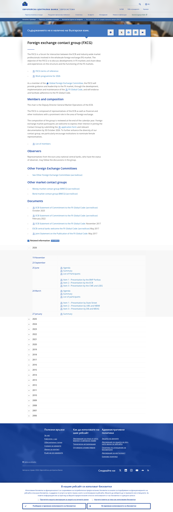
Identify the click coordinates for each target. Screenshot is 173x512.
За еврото (91, 15)
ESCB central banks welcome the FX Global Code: (55, 229)
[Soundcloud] (142, 470)
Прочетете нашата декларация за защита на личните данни (64, 500)
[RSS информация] (148, 470)
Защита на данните (110, 439)
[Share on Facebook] (129, 32)
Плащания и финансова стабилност (59, 15)
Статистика (78, 15)
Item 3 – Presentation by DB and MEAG (81, 309)
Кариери (146, 9)
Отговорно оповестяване (84, 448)
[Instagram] (131, 470)
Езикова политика (110, 457)
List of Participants (71, 274)
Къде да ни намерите (53, 453)
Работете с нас (50, 439)
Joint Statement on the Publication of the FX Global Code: (62, 234)
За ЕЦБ (122, 9)
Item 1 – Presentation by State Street (80, 303)
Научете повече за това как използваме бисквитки (115, 500)
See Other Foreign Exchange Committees (51, 175)
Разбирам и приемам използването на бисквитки (54, 506)
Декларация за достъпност (113, 453)
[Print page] (111, 32)
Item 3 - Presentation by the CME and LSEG (83, 286)
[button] (144, 4)
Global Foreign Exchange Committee (66, 83)
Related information (40, 241)
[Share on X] (122, 32)
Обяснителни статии (53, 442)
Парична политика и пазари (34, 15)
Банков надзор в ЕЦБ (138, 15)
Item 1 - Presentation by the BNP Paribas (82, 280)
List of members (43, 144)
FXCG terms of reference (47, 71)
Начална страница (29, 19)
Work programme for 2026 (48, 76)
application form (69, 127)
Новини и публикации (120, 15)
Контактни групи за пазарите (72, 19)
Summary (67, 271)
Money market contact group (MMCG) (49, 189)
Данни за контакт (51, 449)
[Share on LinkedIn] (136, 32)
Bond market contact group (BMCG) (49, 194)
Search (140, 4)
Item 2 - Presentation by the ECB (78, 283)
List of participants (71, 297)
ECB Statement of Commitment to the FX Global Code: (61, 208)
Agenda (66, 268)
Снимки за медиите (52, 446)
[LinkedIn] (125, 470)
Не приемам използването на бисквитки (118, 506)
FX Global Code (75, 90)
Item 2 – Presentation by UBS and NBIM (81, 306)
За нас (47, 435)
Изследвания (103, 15)
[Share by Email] (143, 32)
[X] (120, 470)
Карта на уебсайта (30, 462)
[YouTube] (137, 470)
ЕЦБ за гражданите (133, 9)
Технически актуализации (84, 444)
